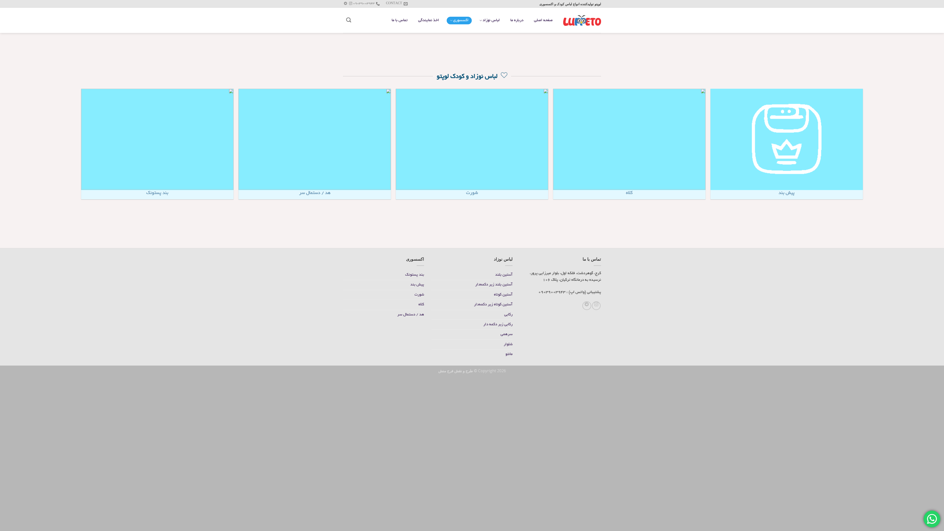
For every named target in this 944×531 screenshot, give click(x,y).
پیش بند (417, 285)
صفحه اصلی (543, 20)
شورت (419, 295)
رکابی (508, 315)
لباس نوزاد (491, 20)
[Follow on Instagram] (350, 4)
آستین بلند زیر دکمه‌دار (494, 285)
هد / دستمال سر (410, 315)
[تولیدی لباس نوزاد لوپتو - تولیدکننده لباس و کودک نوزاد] (582, 20)
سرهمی (507, 334)
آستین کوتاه (503, 295)
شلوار (508, 344)
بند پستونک (414, 275)
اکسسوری (461, 20)
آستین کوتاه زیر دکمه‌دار (493, 305)
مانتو (509, 354)
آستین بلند (504, 275)
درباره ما (516, 20)
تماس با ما (400, 20)
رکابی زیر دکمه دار (498, 325)
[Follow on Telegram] (345, 4)
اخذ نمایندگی (428, 20)
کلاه (421, 305)
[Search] (348, 20)
